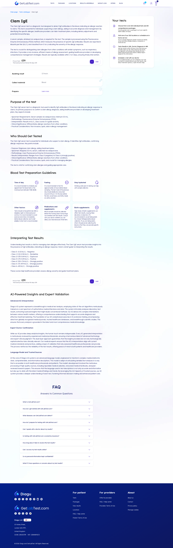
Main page (14, 12)
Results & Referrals (87, 3)
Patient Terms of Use (80, 518)
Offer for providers (106, 498)
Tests (52, 3)
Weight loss (102, 3)
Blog (121, 3)
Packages (61, 3)
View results (77, 506)
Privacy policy (132, 506)
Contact (130, 502)
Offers (113, 3)
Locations (72, 3)
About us (130, 498)
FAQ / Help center (79, 514)
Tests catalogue (24, 12)
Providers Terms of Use (107, 506)
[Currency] (27, 520)
